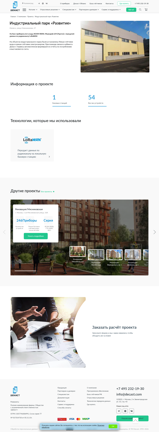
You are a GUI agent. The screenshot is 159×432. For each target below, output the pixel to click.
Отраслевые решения (49, 9)
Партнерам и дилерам (88, 9)
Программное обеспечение (97, 391)
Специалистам (68, 9)
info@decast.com (129, 394)
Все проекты (46, 191)
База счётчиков (96, 3)
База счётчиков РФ (94, 394)
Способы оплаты (64, 408)
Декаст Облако (79, 3)
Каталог (32, 9)
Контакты (110, 3)
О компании (92, 388)
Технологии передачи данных (98, 401)
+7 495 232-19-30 (142, 3)
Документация (63, 398)
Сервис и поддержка (110, 9)
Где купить (91, 404)
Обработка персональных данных (24, 429)
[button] (153, 232)
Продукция (62, 388)
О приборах (65, 3)
